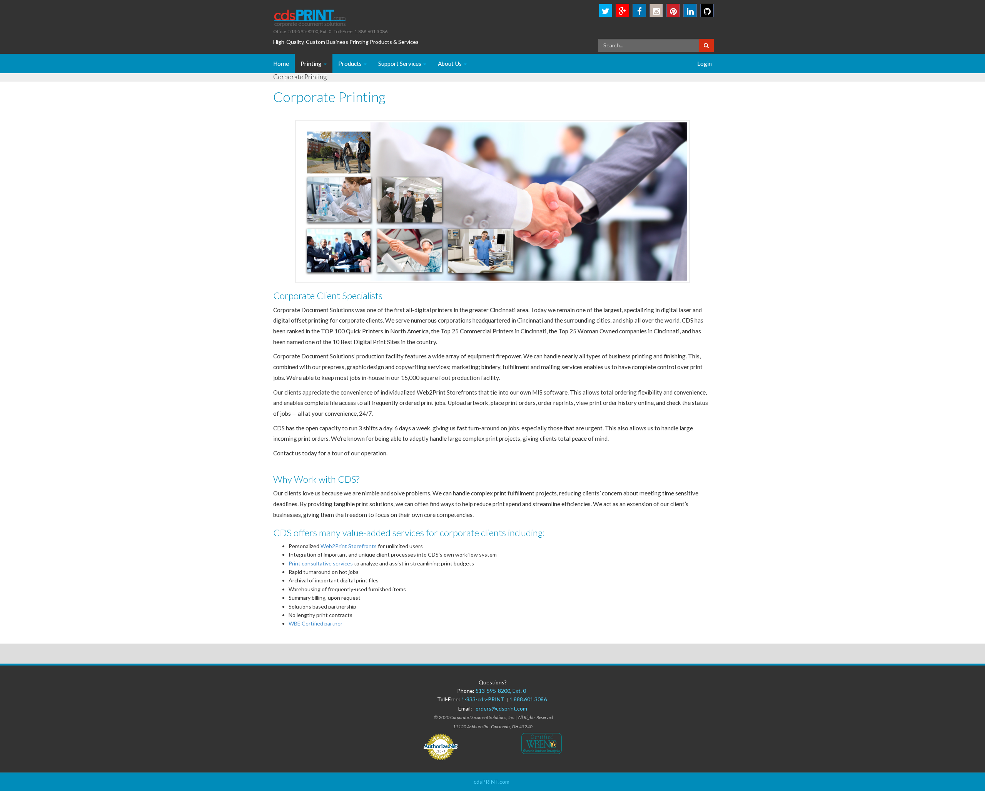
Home (281, 63)
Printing (312, 63)
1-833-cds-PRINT (484, 699)
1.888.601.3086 (528, 699)
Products (350, 63)
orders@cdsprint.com (501, 708)
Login (704, 63)
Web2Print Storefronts (349, 546)
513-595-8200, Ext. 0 (501, 690)
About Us (450, 63)
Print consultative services (321, 563)
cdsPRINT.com (491, 781)
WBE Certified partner (315, 623)
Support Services (400, 63)
